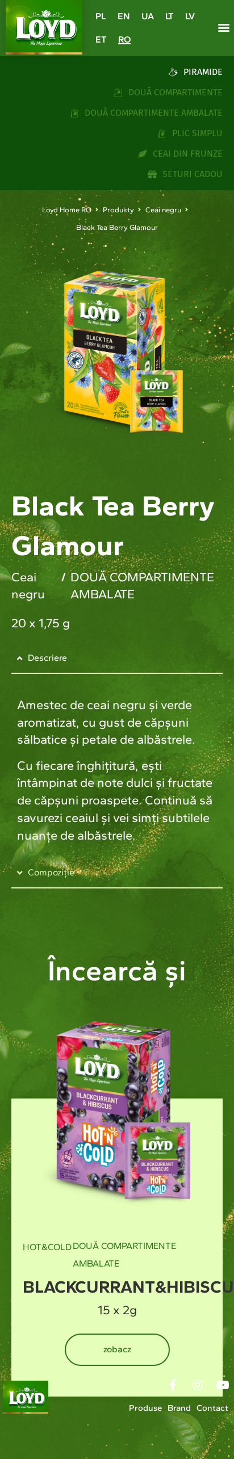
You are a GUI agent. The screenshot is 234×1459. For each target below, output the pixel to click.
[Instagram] (197, 1385)
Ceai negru (163, 210)
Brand (179, 1408)
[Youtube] (222, 1385)
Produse (145, 1408)
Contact (212, 1408)
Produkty (118, 210)
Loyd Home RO (66, 210)
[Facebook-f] (172, 1385)
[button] (223, 27)
